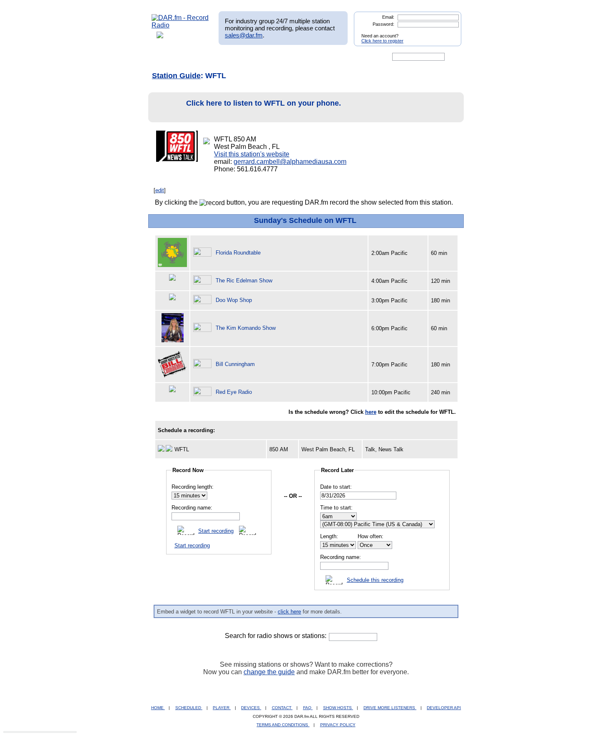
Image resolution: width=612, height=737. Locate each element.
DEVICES (251, 707)
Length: (329, 536)
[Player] (247, 57)
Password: (383, 24)
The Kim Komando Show (246, 328)
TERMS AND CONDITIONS (282, 724)
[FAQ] (313, 57)
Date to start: (336, 487)
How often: (370, 536)
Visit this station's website (251, 154)
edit (159, 190)
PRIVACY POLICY (338, 724)
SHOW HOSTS (338, 707)
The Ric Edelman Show (244, 280)
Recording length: (193, 487)
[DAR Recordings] (206, 57)
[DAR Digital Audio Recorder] (165, 57)
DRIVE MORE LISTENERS (389, 707)
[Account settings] (346, 57)
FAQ (308, 707)
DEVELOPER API (444, 707)
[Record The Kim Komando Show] (203, 328)
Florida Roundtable (238, 253)
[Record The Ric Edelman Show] (203, 280)
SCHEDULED (188, 707)
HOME (158, 707)
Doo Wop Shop (234, 300)
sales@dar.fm (244, 35)
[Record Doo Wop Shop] (203, 300)
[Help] (281, 57)
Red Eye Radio (234, 392)
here (370, 412)
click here (289, 611)
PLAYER (222, 707)
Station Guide (176, 76)
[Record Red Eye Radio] (203, 392)
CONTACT (282, 707)
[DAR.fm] (180, 25)
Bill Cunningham (235, 364)
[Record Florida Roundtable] (203, 253)
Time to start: (336, 508)
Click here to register (382, 40)
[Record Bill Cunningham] (203, 364)
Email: (388, 17)
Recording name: (192, 508)
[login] (448, 32)
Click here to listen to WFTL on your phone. (263, 103)
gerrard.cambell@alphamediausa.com (290, 161)
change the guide (269, 671)
